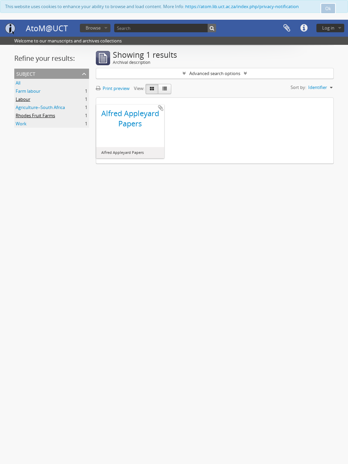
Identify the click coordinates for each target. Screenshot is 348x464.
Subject (25, 73)
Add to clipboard (160, 108)
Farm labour (28, 91)
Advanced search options (214, 73)
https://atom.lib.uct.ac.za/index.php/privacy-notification (242, 6)
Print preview (115, 88)
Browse (93, 28)
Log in (328, 28)
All (18, 83)
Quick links (303, 28)
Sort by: (298, 87)
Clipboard (286, 28)
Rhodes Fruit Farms (35, 115)
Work (21, 124)
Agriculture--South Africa (40, 107)
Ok (328, 8)
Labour (23, 99)
